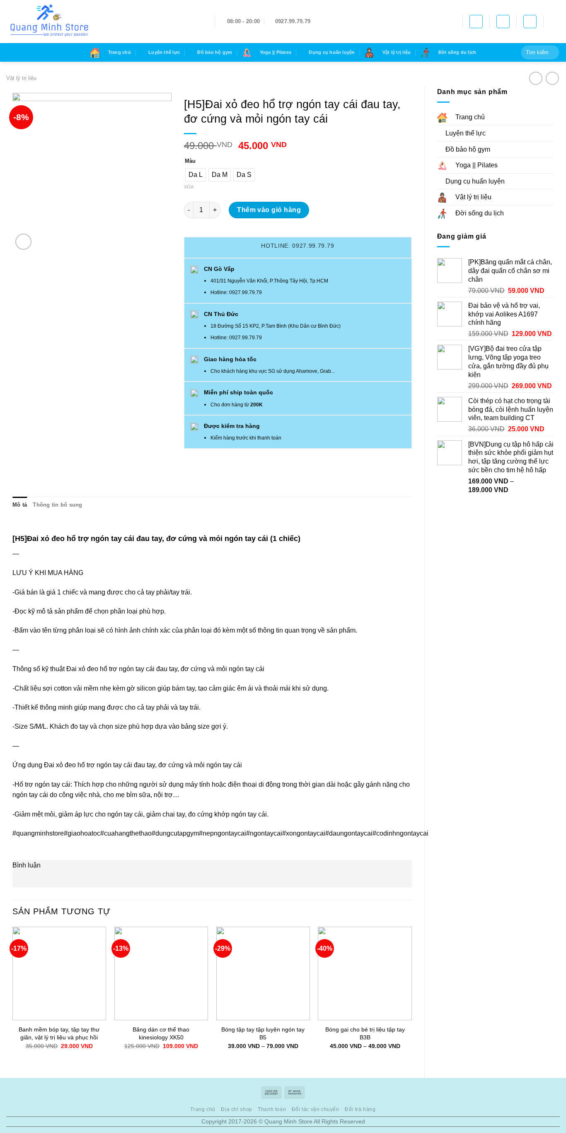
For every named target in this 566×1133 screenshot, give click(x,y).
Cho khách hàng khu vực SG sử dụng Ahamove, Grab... (272, 371)
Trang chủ (202, 1109)
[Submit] (551, 53)
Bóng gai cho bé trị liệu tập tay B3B (365, 1033)
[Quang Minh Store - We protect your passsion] (104, 21)
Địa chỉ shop (236, 1109)
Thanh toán (272, 1109)
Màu (190, 161)
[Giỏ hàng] (476, 21)
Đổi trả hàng (360, 1109)
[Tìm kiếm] (503, 21)
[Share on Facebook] (191, 455)
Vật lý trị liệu (21, 78)
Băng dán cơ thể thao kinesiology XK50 (161, 1033)
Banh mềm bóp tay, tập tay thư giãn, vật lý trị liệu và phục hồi (59, 1033)
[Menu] (555, 21)
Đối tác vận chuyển (315, 1109)
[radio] (196, 175)
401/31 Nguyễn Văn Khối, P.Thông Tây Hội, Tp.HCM (269, 280)
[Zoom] (23, 242)
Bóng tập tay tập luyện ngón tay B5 (263, 1033)
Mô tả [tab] (19, 505)
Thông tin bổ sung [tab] (57, 505)
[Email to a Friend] (206, 455)
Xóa (189, 186)
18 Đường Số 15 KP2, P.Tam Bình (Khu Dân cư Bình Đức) (275, 326)
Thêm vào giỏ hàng (269, 209)
